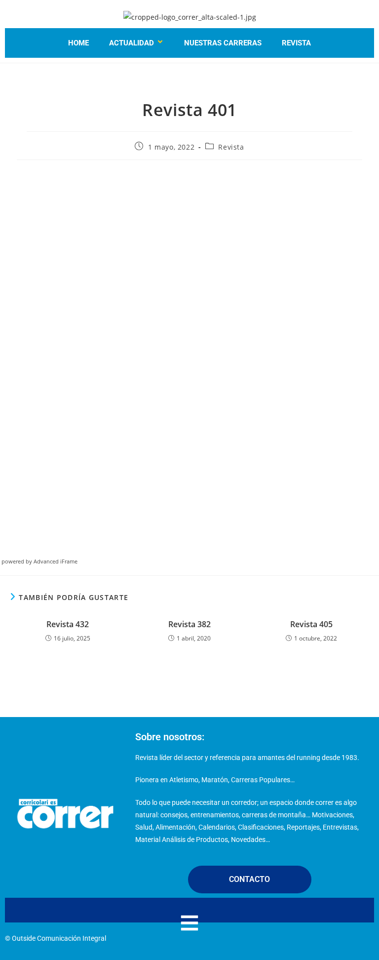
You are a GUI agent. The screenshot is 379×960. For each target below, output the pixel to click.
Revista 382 (189, 624)
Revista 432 (67, 624)
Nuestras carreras (223, 43)
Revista (296, 43)
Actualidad (131, 43)
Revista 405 (311, 624)
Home (78, 43)
